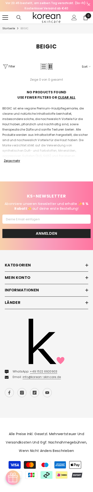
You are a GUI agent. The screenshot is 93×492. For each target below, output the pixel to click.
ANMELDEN (46, 233)
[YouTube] (47, 392)
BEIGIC (24, 28)
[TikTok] (34, 392)
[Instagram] (21, 392)
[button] (44, 66)
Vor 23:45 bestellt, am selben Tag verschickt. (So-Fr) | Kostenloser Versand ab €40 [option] (46, 5)
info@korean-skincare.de (42, 377)
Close (89, 4)
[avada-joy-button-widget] (13, 477)
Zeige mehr (12, 161)
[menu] (5, 17)
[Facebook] (9, 392)
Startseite (8, 28)
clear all (67, 97)
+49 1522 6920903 (43, 371)
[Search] (19, 17)
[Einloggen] (74, 17)
